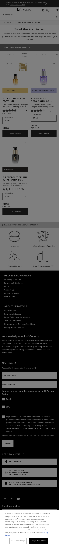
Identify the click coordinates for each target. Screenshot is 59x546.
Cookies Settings (18, 541)
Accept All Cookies (38, 541)
